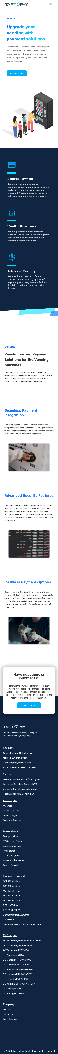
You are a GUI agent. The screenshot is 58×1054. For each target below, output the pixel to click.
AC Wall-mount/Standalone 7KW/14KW (22, 940)
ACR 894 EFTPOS (12, 895)
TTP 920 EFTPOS (12, 910)
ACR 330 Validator (12, 881)
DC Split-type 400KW (13, 988)
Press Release (10, 1019)
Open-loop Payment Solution (17, 762)
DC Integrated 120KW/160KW (17, 974)
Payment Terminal (14, 875)
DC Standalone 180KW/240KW (18, 969)
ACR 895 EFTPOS (11, 900)
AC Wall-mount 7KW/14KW (16, 950)
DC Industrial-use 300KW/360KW (19, 984)
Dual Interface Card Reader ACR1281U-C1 (23, 924)
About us (7, 1009)
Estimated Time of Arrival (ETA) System (22, 779)
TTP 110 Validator (11, 905)
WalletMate (8, 919)
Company (8, 1004)
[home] (15, 4)
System (7, 774)
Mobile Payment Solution (15, 758)
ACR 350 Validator (12, 886)
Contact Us (29, 705)
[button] (50, 4)
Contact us (16, 73)
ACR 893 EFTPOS (11, 891)
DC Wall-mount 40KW (13, 955)
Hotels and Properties (13, 860)
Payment (8, 747)
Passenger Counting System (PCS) (20, 784)
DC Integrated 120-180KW (15, 979)
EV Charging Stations (13, 841)
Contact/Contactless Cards (16, 915)
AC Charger (8, 805)
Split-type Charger (12, 820)
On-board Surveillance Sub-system (20, 789)
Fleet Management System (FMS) (19, 793)
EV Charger (10, 800)
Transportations (10, 836)
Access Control (10, 865)
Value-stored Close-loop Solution (19, 767)
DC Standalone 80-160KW (16, 964)
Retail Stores (9, 850)
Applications (10, 831)
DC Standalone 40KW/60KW (17, 960)
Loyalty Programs (11, 855)
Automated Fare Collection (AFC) (19, 753)
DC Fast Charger (11, 810)
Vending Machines (12, 846)
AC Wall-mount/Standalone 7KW (19, 945)
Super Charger (10, 815)
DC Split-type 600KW (13, 993)
